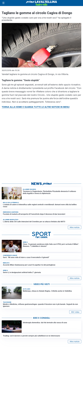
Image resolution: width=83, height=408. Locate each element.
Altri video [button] (75, 312)
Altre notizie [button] (74, 227)
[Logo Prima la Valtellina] (41, 3)
